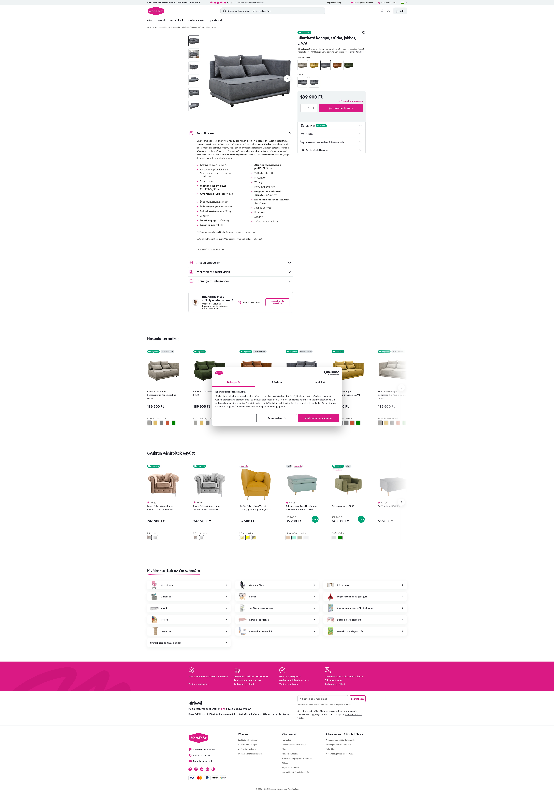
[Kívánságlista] (388, 11)
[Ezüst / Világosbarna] (149, 537)
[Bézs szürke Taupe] (302, 65)
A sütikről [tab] (320, 382)
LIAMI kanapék (206, 231)
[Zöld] (349, 65)
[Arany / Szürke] (253, 537)
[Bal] (302, 82)
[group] (250, 78)
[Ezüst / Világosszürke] (155, 537)
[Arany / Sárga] (247, 537)
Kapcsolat (286, 740)
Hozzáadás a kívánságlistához (364, 32)
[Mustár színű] (314, 65)
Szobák (161, 20)
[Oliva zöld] (300, 537)
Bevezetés (152, 27)
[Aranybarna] (288, 537)
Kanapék (176, 27)
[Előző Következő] (163, 370)
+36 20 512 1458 (388, 2)
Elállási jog (330, 749)
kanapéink (240, 238)
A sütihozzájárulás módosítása (339, 753)
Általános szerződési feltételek (340, 740)
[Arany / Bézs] (241, 537)
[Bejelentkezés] (382, 11)
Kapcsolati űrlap (334, 2)
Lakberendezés (196, 20)
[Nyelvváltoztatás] (404, 2)
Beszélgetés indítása (363, 2)
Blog (284, 749)
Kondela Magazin (290, 753)
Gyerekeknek (215, 20)
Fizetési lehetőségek (247, 744)
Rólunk (285, 763)
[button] (331, 126)
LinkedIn (213, 769)
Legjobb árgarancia (353, 101)
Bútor (150, 20)
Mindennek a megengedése (318, 418)
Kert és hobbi (177, 20)
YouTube (201, 769)
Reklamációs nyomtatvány (294, 744)
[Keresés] (224, 11)
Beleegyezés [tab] (233, 382)
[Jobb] (314, 82)
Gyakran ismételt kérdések (250, 753)
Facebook (190, 769)
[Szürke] (326, 65)
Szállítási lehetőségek (248, 740)
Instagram (196, 769)
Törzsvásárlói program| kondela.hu (297, 758)
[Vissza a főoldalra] (156, 11)
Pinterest (207, 769)
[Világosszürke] (306, 537)
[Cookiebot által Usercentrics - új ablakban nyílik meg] (326, 373)
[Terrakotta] (337, 65)
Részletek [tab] (277, 382)
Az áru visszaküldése (247, 749)
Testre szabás (275, 418)
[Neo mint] (294, 537)
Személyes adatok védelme (338, 744)
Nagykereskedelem (290, 767)
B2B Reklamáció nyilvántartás (295, 772)
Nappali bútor (164, 27)
